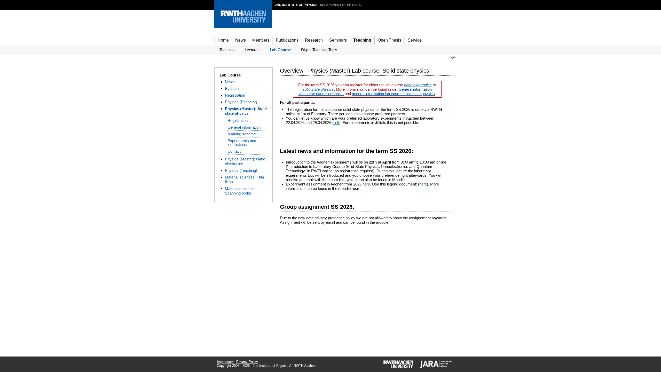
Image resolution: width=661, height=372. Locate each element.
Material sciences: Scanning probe (240, 190)
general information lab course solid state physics (393, 93)
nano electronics (418, 85)
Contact (234, 151)
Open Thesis (389, 40)
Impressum (225, 362)
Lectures (252, 50)
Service (415, 40)
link (336, 122)
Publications (287, 40)
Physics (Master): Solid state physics (246, 110)
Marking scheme (241, 134)
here (366, 184)
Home (223, 40)
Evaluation (233, 88)
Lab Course (280, 50)
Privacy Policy (247, 362)
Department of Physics (340, 5)
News (240, 40)
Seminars (338, 40)
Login (452, 57)
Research (314, 40)
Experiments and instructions (241, 142)
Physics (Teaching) (241, 170)
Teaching (362, 40)
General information (244, 127)
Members (260, 40)
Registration (235, 95)
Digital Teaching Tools (319, 50)
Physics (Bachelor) (241, 102)
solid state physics (318, 89)
